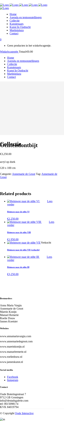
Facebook (12, 376)
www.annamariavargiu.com (15, 336)
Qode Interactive (24, 413)
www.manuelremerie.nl (13, 351)
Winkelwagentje (9, 51)
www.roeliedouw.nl (11, 356)
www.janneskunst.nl (11, 361)
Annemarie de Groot (23, 173)
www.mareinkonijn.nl (12, 346)
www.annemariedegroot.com (16, 341)
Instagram (12, 380)
